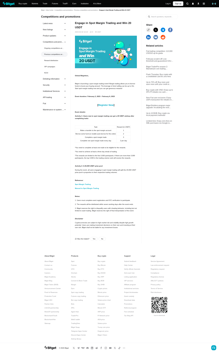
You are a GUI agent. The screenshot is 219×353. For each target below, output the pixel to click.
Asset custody (129, 296)
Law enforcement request (160, 265)
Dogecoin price (103, 331)
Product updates (49, 36)
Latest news (48, 23)
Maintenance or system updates (53, 110)
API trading (47, 97)
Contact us (48, 265)
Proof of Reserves (50, 292)
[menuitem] (54, 23)
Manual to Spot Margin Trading (87, 188)
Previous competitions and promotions (86, 10)
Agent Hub (75, 312)
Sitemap (47, 323)
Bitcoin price (102, 292)
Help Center (128, 265)
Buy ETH (101, 269)
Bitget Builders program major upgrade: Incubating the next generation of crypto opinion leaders (158, 106)
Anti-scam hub (129, 273)
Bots (72, 304)
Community (48, 269)
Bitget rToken (102, 335)
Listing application (130, 277)
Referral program (130, 308)
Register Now (106, 105)
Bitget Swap (75, 327)
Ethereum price (103, 296)
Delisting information (51, 79)
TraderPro (74, 316)
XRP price (101, 312)
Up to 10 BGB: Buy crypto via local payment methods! (158, 114)
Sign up (178, 4)
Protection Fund (50, 296)
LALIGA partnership (51, 308)
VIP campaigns (49, 67)
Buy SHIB (101, 284)
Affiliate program (130, 284)
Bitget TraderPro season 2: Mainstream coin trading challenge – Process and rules (158, 68)
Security (46, 85)
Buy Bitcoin (102, 265)
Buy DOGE (102, 273)
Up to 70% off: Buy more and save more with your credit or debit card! (157, 83)
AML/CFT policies (157, 281)
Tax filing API (128, 316)
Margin (73, 284)
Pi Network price (103, 316)
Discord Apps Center (78, 335)
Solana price (102, 323)
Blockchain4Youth (50, 316)
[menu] (54, 67)
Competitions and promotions (64, 10)
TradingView (75, 323)
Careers (47, 273)
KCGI (46, 73)
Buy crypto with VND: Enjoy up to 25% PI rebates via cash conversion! (159, 91)
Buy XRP (101, 277)
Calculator (101, 304)
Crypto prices (102, 288)
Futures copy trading (78, 296)
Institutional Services (51, 91)
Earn (72, 288)
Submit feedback (130, 261)
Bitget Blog (48, 281)
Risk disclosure (156, 292)
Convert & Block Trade (79, 281)
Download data (129, 300)
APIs (72, 308)
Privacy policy (155, 284)
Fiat (44, 103)
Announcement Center (52, 288)
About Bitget (48, 261)
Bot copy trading (77, 300)
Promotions (128, 304)
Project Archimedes (131, 292)
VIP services (128, 281)
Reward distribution (51, 60)
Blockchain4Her (50, 319)
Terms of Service (157, 288)
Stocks (73, 277)
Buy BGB (101, 281)
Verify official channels (132, 269)
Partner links (48, 304)
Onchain (74, 273)
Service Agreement (157, 261)
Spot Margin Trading (83, 184)
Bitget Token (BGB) (51, 284)
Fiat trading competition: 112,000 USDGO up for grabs (159, 52)
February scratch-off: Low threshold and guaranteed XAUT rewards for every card (159, 60)
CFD (72, 269)
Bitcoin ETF (102, 308)
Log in (168, 4)
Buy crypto (101, 261)
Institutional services (131, 288)
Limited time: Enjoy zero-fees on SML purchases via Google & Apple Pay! (159, 122)
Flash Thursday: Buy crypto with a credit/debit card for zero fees (159, 75)
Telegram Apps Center (79, 331)
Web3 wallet (75, 319)
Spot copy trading (77, 292)
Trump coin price (104, 327)
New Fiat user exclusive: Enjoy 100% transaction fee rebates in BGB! (159, 99)
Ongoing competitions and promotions (54, 48)
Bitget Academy (50, 277)
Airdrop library (76, 339)
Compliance (155, 273)
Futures (74, 265)
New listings (48, 30)
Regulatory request (157, 269)
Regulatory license (157, 277)
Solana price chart (104, 300)
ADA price (101, 319)
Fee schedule (129, 312)
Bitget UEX (48, 300)
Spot (72, 261)
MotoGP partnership (51, 312)
